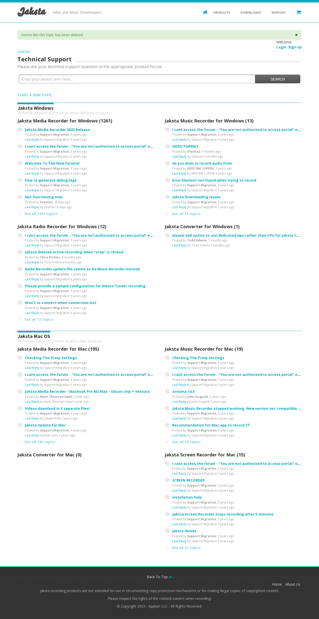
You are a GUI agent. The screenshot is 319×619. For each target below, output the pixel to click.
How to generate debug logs (51, 180)
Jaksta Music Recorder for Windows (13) (209, 121)
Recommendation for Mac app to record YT (211, 425)
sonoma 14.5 (183, 391)
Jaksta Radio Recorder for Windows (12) (61, 226)
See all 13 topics (186, 213)
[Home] (203, 12)
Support (278, 12)
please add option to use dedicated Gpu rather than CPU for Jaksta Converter (242, 235)
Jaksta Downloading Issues (196, 197)
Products (221, 12)
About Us (292, 584)
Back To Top (158, 576)
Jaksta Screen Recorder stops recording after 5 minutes (222, 514)
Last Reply (32, 139)
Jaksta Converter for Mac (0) (49, 455)
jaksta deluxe (184, 530)
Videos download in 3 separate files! (57, 408)
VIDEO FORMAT (185, 146)
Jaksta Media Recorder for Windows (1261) (64, 121)
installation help (187, 497)
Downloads (250, 12)
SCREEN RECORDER (188, 480)
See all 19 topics (186, 441)
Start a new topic (34, 95)
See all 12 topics (38, 319)
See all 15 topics (186, 547)
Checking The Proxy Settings (51, 357)
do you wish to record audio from (202, 163)
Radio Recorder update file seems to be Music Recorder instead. (83, 269)
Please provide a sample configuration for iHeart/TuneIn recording (85, 286)
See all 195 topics (39, 441)
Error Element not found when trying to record (214, 180)
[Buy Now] (296, 12)
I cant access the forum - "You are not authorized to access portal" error (91, 146)
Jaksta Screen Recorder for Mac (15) (205, 455)
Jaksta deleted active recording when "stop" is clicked (74, 252)
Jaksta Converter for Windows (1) (202, 226)
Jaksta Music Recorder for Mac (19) (204, 349)
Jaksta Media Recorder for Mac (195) (58, 349)
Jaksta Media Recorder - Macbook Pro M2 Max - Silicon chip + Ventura (87, 391)
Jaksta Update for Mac (45, 425)
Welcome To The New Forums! (52, 163)
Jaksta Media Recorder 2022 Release (57, 129)
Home (277, 584)
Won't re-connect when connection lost (60, 302)
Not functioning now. (44, 197)
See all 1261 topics (40, 213)
